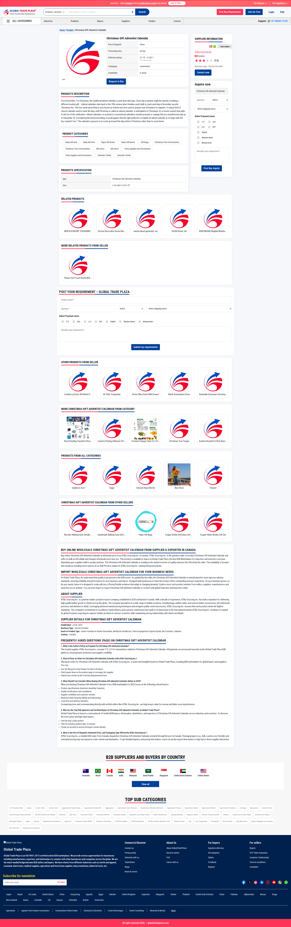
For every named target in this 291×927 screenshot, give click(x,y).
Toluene (212, 487)
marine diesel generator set (145, 231)
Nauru (25, 900)
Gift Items (100, 149)
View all (145, 784)
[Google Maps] (280, 882)
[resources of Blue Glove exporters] (179, 474)
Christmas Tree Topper (179, 441)
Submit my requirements (146, 347)
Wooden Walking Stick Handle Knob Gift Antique (78, 534)
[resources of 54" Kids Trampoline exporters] (111, 381)
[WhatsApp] (286, 882)
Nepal (19, 894)
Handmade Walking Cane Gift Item (112, 534)
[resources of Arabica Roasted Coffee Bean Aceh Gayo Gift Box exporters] (212, 428)
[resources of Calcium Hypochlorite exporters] (145, 474)
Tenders (152, 21)
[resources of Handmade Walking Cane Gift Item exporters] (111, 521)
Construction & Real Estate (66, 910)
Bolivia (86, 900)
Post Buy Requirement (230, 11)
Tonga (274, 894)
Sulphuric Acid (78, 487)
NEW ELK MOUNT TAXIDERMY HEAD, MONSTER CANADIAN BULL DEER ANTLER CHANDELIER (78, 231)
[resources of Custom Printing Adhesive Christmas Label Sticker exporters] (111, 428)
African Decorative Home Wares (112, 231)
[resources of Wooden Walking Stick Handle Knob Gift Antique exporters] (78, 521)
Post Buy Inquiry (212, 168)
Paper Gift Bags (145, 534)
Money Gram (206, 143)
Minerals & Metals (157, 910)
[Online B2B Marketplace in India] (22, 12)
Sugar (111, 487)
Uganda (89, 894)
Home (62, 30)
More (173, 910)
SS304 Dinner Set (179, 231)
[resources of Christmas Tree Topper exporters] (179, 428)
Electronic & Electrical (93, 910)
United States (48, 894)
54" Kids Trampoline (111, 394)
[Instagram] (256, 882)
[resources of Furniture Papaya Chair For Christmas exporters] (145, 428)
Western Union (207, 137)
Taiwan (173, 894)
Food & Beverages (115, 910)
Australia (38, 900)
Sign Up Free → (177, 3)
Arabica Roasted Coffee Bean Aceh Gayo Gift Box (213, 441)
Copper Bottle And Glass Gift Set (179, 534)
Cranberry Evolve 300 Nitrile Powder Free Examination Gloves (78, 394)
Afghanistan (249, 894)
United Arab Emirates (204, 894)
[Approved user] (210, 46)
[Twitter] (250, 882)
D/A (214, 122)
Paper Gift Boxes (108, 142)
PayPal (204, 132)
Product (70, 30)
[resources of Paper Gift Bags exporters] (145, 521)
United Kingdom (128, 894)
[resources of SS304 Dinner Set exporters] (179, 218)
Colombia (73, 900)
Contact (177, 21)
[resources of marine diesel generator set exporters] (145, 218)
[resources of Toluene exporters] (212, 474)
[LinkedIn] (262, 882)
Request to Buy (116, 81)
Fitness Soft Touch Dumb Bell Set (78, 278)
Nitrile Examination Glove (179, 394)
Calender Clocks (104, 155)
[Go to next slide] (63, 79)
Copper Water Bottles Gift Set (213, 534)
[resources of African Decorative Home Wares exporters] (111, 218)
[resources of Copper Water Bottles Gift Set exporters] (212, 521)
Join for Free (254, 11)
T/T (203, 122)
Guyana (59, 900)
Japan (8, 894)
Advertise (48, 21)
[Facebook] (244, 882)
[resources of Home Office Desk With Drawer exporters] (145, 381)
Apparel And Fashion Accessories (35, 910)
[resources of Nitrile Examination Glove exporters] (179, 381)
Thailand (186, 894)
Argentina (146, 894)
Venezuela (99, 900)
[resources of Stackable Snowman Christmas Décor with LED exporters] (212, 381)
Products (75, 21)
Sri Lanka (32, 894)
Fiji (49, 900)
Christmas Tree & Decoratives (167, 142)
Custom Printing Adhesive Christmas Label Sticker (112, 441)
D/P (214, 127)
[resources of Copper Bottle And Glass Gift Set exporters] (179, 521)
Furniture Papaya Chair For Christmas (145, 441)
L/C (202, 127)
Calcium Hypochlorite (145, 487)
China (62, 894)
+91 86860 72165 (279, 21)
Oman (221, 894)
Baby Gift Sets (71, 142)
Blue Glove (179, 487)
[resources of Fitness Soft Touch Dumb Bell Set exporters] (78, 264)
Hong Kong (75, 894)
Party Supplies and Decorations (138, 149)
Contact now (203, 72)
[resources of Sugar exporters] (111, 474)
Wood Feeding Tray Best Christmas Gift (78, 441)
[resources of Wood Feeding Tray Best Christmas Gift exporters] (78, 428)
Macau (263, 894)
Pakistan (234, 894)
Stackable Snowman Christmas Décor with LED (213, 394)
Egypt (101, 894)
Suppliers (126, 21)
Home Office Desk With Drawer (145, 394)
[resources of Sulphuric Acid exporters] (78, 474)
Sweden (112, 894)
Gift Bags (145, 142)
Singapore (160, 894)
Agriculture (10, 910)
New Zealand (11, 900)
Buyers (100, 21)
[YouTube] (274, 882)
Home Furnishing (136, 910)
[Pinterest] (268, 882)
